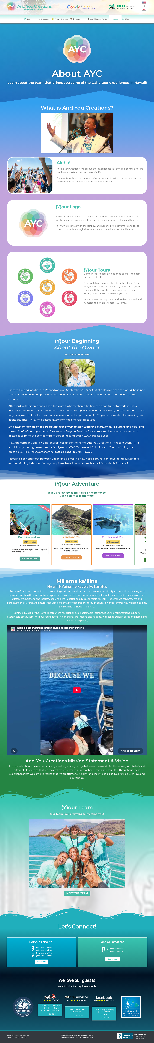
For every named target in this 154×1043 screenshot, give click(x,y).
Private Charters (61, 19)
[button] (77, 133)
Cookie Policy (22, 1037)
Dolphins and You (41, 942)
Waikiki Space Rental (98, 19)
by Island (76, 19)
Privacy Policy (12, 1037)
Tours (29, 19)
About (115, 19)
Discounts (45, 19)
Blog (127, 19)
